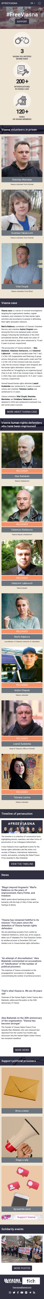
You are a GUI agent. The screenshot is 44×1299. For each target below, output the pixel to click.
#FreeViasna (9, 3)
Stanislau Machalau (22, 179)
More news (22, 1050)
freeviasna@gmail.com (22, 1287)
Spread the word (22, 1209)
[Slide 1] (13, 1259)
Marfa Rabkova (22, 636)
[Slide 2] (18, 1259)
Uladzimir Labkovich (22, 583)
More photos (22, 1268)
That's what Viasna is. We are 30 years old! (21, 992)
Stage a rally (22, 1160)
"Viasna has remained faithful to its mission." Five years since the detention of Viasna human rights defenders (20, 924)
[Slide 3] (22, 1259)
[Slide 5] (30, 1259)
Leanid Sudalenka (22, 743)
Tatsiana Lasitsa (22, 797)
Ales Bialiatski (22, 476)
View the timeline (22, 864)
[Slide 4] (26, 1259)
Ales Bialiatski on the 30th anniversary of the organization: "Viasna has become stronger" (21, 1021)
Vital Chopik (22, 286)
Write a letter (22, 1110)
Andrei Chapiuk (22, 690)
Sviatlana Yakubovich (22, 233)
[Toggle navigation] (39, 3)
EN (32, 3)
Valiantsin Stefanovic (22, 529)
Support (22, 21)
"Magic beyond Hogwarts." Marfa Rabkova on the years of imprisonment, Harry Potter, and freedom (18, 891)
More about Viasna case (22, 411)
